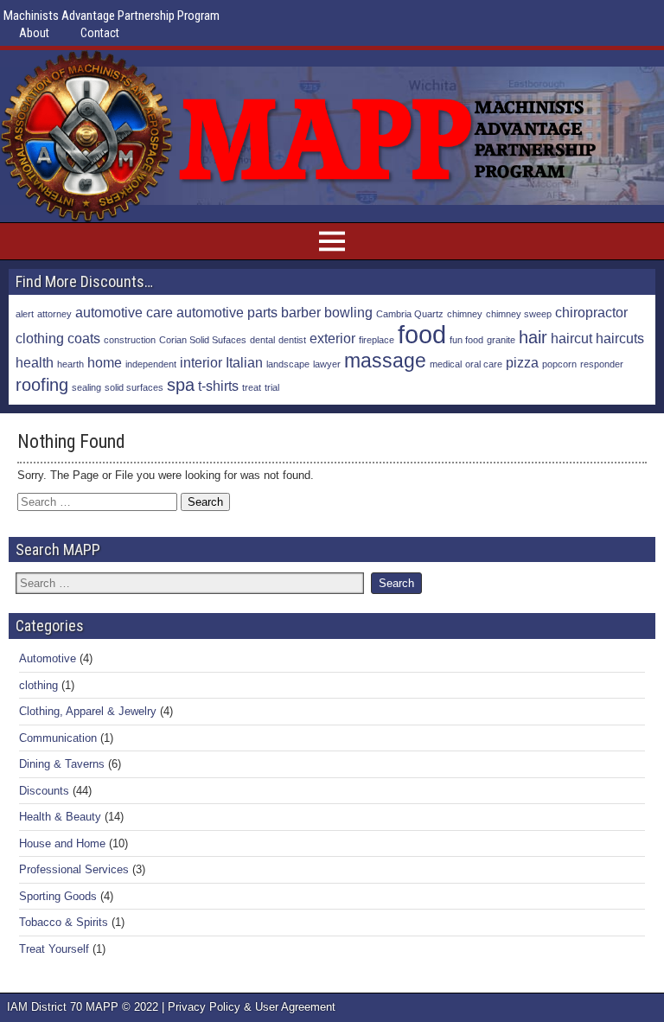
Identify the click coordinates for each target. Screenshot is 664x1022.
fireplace (376, 340)
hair (533, 337)
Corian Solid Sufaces (202, 340)
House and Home (62, 843)
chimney (464, 314)
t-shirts (218, 385)
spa (181, 384)
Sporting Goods (58, 896)
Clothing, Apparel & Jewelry (87, 711)
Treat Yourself (54, 948)
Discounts (44, 790)
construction (130, 340)
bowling (348, 312)
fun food (466, 340)
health (35, 362)
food (422, 334)
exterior (332, 338)
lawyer (327, 364)
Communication (58, 737)
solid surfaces (134, 387)
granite (501, 340)
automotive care (124, 312)
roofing (42, 384)
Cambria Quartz (410, 314)
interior (201, 362)
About (34, 33)
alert (25, 314)
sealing (86, 387)
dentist (292, 340)
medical (446, 364)
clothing (40, 338)
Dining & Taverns (62, 763)
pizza (522, 362)
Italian (244, 362)
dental (262, 340)
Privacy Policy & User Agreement (251, 1006)
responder (601, 364)
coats (83, 338)
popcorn (559, 364)
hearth (70, 364)
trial (272, 387)
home (104, 362)
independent (150, 364)
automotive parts (227, 312)
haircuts (620, 338)
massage (385, 360)
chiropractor (591, 312)
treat (251, 387)
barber (301, 312)
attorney (54, 314)
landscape (288, 364)
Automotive (47, 658)
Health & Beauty (60, 816)
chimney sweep (519, 314)
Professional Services (74, 869)
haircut (571, 338)
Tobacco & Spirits (63, 922)
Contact (99, 33)
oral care (483, 364)
